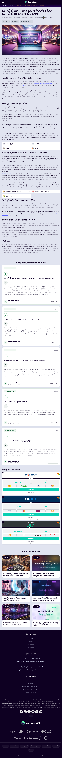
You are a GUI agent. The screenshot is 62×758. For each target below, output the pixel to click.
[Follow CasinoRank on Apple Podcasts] (40, 711)
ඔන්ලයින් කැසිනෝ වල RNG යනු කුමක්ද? (31, 667)
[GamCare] (32, 731)
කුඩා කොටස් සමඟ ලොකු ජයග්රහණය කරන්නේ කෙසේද (31, 664)
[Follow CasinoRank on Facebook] (21, 711)
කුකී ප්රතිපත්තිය (20, 755)
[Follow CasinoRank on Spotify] (36, 711)
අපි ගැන (31, 681)
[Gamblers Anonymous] (21, 731)
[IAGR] (12, 731)
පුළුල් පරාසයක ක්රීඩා (16, 126)
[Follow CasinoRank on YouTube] (33, 711)
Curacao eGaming (23, 85)
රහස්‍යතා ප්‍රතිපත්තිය (31, 692)
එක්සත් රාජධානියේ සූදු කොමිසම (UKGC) (44, 83)
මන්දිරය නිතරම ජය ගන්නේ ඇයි (31, 658)
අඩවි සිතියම (42, 755)
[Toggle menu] (3, 2)
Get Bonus (31, 489)
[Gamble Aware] (27, 738)
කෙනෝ (31, 641)
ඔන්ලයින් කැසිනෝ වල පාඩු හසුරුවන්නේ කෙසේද (31, 670)
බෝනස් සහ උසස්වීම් (7, 173)
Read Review (31, 492)
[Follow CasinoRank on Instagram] (25, 711)
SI (30, 716)
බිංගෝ (31, 638)
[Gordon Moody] (46, 731)
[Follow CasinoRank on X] (29, 711)
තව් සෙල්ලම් (31, 644)
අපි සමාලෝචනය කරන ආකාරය (31, 686)
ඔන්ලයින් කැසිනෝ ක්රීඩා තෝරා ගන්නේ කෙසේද (31, 661)
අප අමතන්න (31, 683)
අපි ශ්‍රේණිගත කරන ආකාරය (31, 689)
